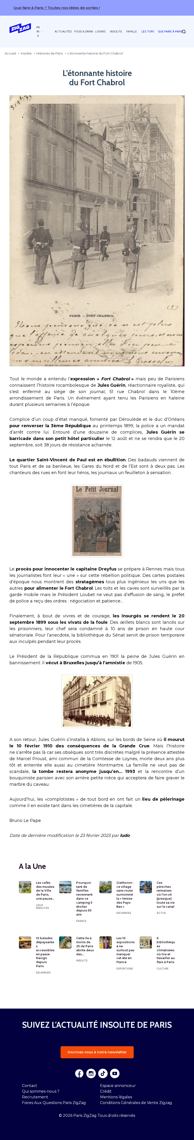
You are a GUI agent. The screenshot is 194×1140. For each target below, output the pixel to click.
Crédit (106, 1091)
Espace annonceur (118, 1085)
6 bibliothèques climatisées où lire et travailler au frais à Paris (166, 950)
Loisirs (100, 31)
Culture (162, 968)
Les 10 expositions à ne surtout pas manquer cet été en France (125, 950)
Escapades (123, 912)
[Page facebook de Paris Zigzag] (79, 1073)
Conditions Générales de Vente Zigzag (136, 1102)
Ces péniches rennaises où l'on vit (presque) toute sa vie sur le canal (166, 894)
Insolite (116, 31)
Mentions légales (116, 1097)
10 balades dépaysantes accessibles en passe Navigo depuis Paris (45, 952)
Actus (161, 912)
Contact (29, 1085)
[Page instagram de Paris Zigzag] (91, 1073)
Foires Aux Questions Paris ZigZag (54, 1102)
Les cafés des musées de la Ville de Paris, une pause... (45, 890)
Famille (131, 31)
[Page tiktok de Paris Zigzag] (103, 1073)
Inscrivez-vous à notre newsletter (97, 1052)
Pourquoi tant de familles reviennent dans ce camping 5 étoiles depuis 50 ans (84, 898)
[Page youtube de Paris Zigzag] (114, 1073)
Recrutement (35, 1097)
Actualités (63, 31)
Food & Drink (83, 31)
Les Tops (147, 31)
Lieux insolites (42, 906)
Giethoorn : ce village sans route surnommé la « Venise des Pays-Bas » (124, 894)
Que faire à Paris (170, 31)
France (81, 921)
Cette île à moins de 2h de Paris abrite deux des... (85, 946)
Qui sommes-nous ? (40, 1091)
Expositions (124, 968)
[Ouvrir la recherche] (184, 32)
